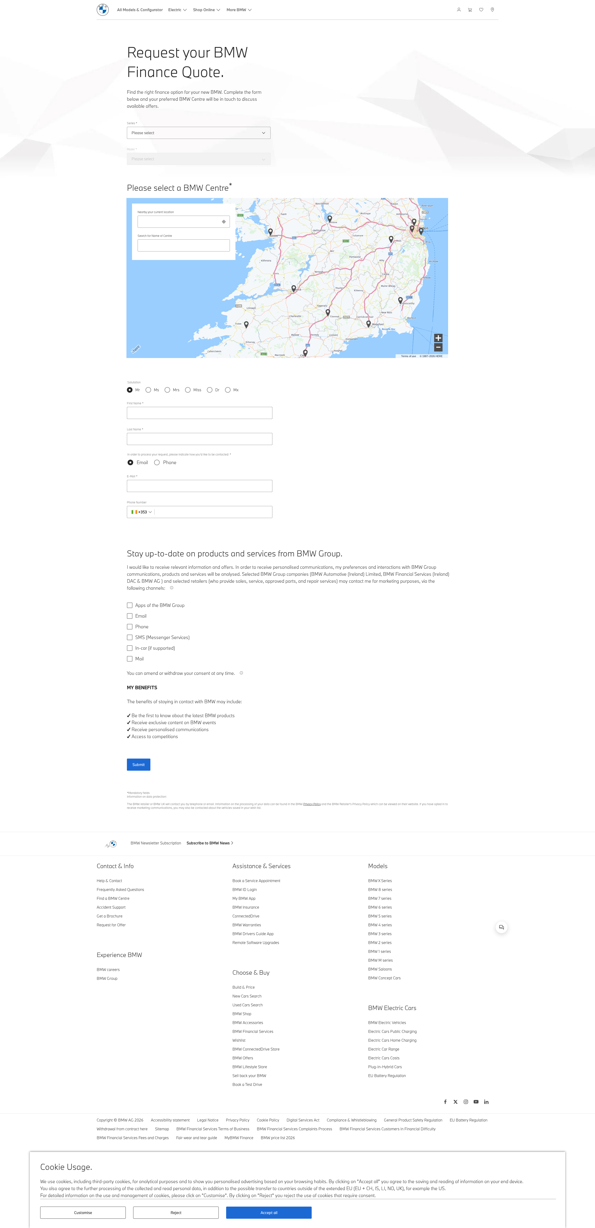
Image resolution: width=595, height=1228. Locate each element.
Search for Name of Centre (155, 236)
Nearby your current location (156, 212)
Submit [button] (138, 764)
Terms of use (408, 356)
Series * (132, 123)
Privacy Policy (312, 804)
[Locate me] (224, 222)
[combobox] (184, 222)
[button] (438, 338)
